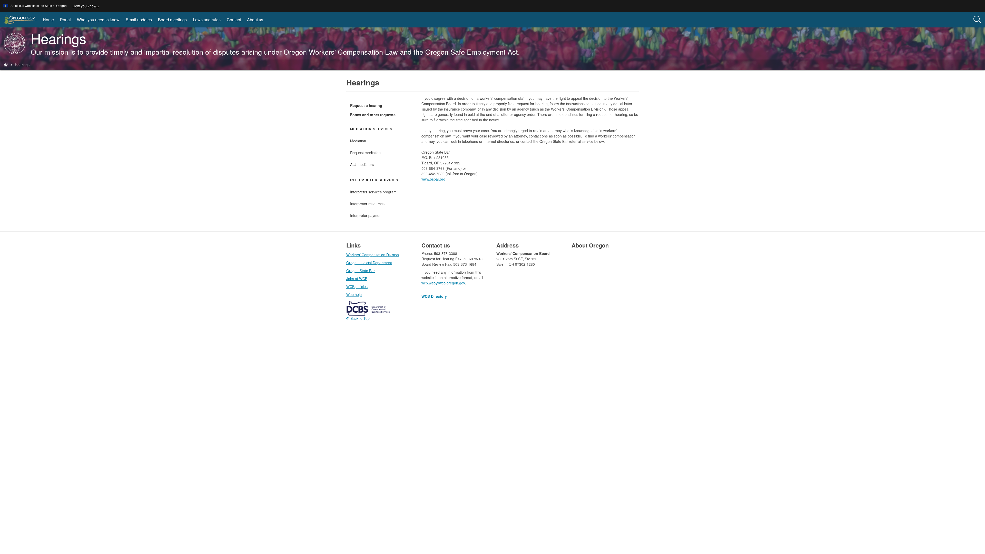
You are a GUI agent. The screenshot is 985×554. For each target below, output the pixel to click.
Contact (234, 20)
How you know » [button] (86, 5)
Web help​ (354, 294)
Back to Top (359, 318)
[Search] (977, 19)
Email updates (139, 20)
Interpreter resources (367, 203)
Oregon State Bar (360, 270)
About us (255, 20)
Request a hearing (366, 105)
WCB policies (357, 286)
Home (48, 20)
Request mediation (365, 152)
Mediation (358, 140)
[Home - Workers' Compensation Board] (6, 64)
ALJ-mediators (362, 164)
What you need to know (98, 20)
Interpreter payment (366, 215)
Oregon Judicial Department (369, 262)
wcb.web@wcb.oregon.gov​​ (443, 282)
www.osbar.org (433, 179)
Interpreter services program (373, 191)
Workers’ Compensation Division (372, 254)
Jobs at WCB (356, 278)
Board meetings (172, 20)
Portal (65, 20)
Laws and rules (207, 20)
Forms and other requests (373, 114)
